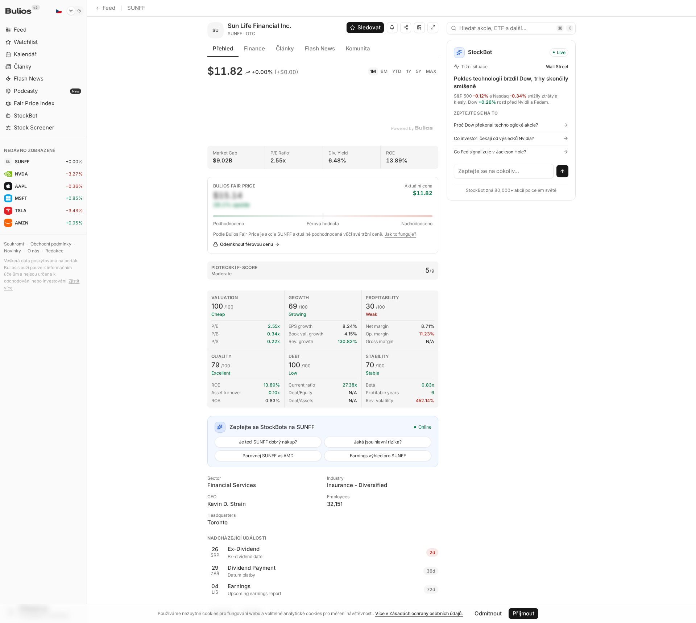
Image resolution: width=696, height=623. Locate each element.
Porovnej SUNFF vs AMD (268, 455)
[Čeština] (58, 11)
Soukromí (14, 244)
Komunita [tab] (358, 48)
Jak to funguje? (400, 234)
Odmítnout (488, 613)
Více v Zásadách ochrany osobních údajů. (419, 613)
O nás (33, 250)
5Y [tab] (418, 71)
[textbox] (504, 171)
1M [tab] (373, 71)
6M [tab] (384, 71)
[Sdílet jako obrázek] (419, 27)
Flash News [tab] (320, 48)
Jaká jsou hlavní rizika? (378, 442)
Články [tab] (285, 48)
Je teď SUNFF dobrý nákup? (268, 442)
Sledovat (369, 27)
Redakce (54, 250)
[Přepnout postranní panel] (87, 311)
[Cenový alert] (392, 27)
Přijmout (523, 613)
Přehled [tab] (223, 48)
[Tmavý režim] (75, 11)
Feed (109, 7)
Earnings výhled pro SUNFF (378, 455)
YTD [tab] (396, 71)
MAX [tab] (431, 71)
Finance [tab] (254, 48)
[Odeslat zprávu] (562, 171)
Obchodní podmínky (50, 244)
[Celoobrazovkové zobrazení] (432, 27)
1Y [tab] (408, 71)
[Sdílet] (405, 27)
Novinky (12, 250)
